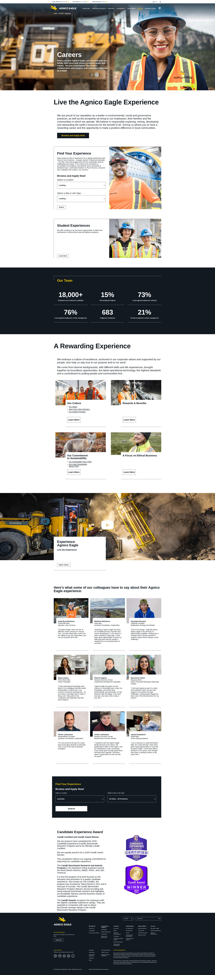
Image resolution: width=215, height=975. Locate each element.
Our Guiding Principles (77, 412)
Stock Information (118, 942)
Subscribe (59, 940)
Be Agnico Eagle (155, 928)
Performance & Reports (130, 939)
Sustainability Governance (129, 935)
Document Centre (105, 950)
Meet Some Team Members (79, 409)
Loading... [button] (63, 185)
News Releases (142, 928)
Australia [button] (60, 799)
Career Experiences (156, 930)
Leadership (92, 930)
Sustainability (129, 926)
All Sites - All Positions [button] (118, 799)
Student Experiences (154, 933)
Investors (116, 926)
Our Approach (129, 928)
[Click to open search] (160, 2)
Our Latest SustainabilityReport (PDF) (78, 465)
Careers (61, 13)
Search (62, 207)
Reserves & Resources (104, 937)
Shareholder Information (117, 945)
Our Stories (141, 930)
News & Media (142, 926)
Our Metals (104, 929)
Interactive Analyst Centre (118, 939)
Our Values (73, 407)
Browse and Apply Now (73, 135)
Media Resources (142, 933)
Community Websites (92, 955)
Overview (68, 13)
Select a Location (65, 180)
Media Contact (142, 935)
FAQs (90, 960)
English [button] (126, 918)
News (115, 930)
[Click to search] (159, 918)
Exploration (104, 934)
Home (55, 13)
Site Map (91, 950)
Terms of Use (104, 952)
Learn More (64, 256)
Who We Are (92, 926)
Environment (129, 930)
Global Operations (106, 932)
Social (127, 933)
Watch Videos (64, 565)
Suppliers (91, 958)
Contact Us (92, 952)
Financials (116, 936)
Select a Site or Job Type (69, 193)
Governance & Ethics (94, 933)
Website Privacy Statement (105, 955)
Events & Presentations (117, 933)
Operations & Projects (105, 927)
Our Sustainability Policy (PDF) (80, 462)
